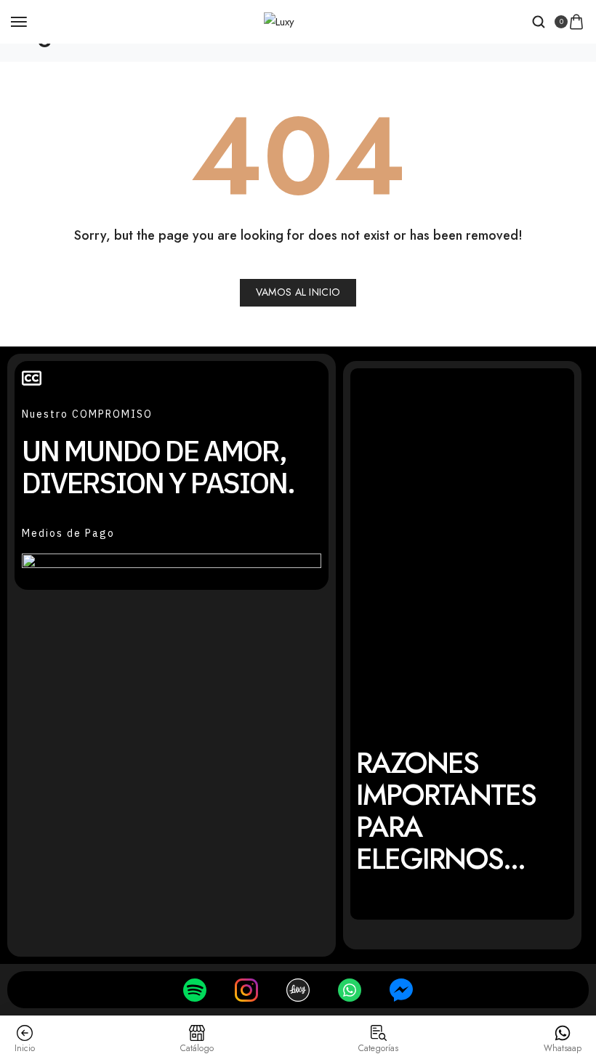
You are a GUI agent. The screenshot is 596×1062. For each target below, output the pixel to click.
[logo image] (279, 21)
